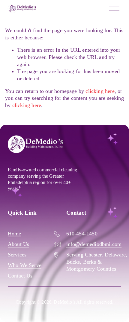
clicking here (100, 91)
